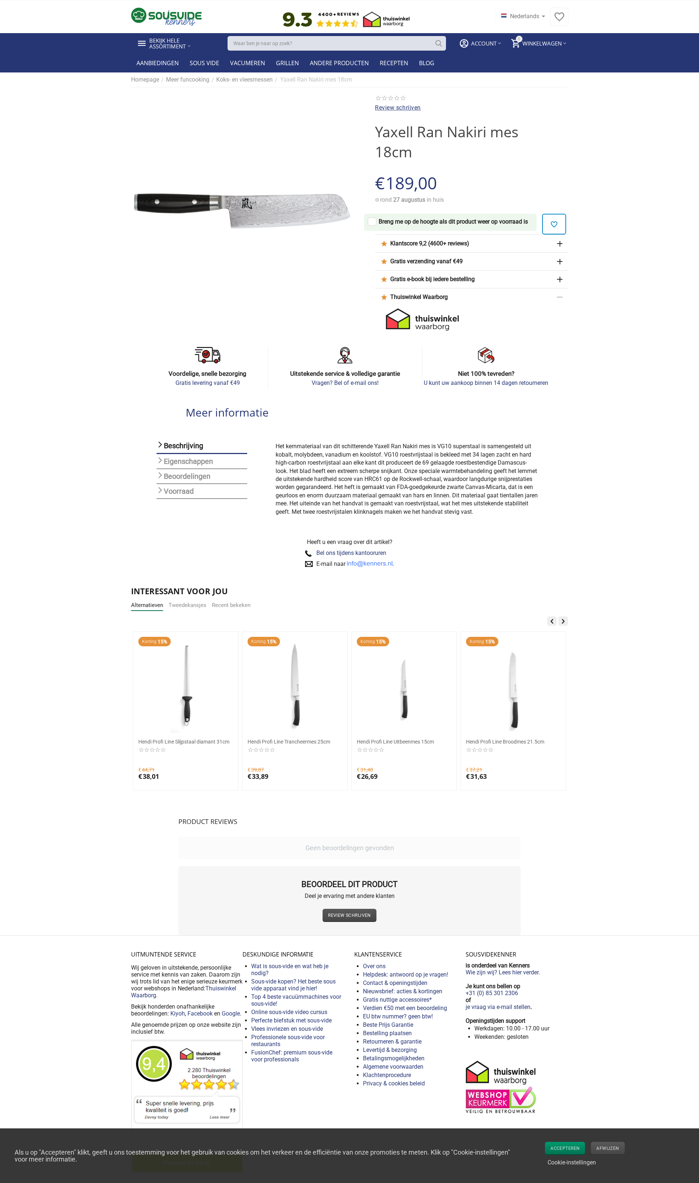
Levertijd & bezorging (390, 1049)
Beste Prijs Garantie (388, 1024)
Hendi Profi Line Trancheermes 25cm (289, 742)
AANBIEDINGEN (158, 63)
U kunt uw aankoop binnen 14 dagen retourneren (486, 382)
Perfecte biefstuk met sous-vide (291, 1020)
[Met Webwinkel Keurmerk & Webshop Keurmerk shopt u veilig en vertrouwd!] (502, 1086)
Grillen (287, 63)
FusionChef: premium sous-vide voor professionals (291, 1056)
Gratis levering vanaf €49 (207, 382)
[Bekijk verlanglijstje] (559, 20)
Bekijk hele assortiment (167, 43)
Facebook (200, 1013)
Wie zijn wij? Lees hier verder (502, 972)
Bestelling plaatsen (387, 1033)
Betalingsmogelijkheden (393, 1058)
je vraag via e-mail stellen (498, 1006)
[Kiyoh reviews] (187, 1106)
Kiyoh (177, 1013)
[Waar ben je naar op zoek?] (438, 43)
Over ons (374, 966)
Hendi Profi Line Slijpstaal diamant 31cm (183, 742)
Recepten (394, 63)
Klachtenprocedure (387, 1075)
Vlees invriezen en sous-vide (287, 1028)
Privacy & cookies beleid (394, 1083)
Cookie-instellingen (572, 1162)
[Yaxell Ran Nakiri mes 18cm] (244, 213)
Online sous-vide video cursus (289, 1012)
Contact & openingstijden (395, 982)
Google (231, 1013)
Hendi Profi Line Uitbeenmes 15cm (395, 742)
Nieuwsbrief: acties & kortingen (402, 991)
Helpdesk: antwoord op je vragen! (405, 974)
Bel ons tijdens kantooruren (351, 552)
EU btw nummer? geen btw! (398, 1016)
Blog (426, 63)
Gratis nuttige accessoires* (397, 999)
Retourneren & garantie (392, 1041)
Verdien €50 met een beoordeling (405, 1008)
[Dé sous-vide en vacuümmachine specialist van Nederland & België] (166, 16)
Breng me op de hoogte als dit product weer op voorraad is (453, 221)
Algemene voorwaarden (393, 1066)
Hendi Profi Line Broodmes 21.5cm (505, 742)
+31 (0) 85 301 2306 (492, 993)
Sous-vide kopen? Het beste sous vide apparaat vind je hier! (293, 985)
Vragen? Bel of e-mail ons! (345, 382)
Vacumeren (247, 63)
